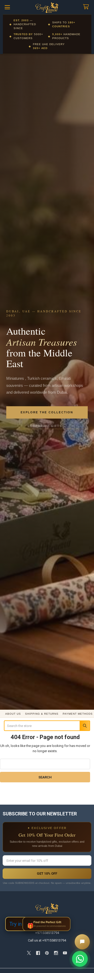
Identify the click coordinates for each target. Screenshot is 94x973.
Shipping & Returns (41, 713)
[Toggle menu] (7, 7)
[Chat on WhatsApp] (80, 959)
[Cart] (87, 7)
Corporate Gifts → (47, 425)
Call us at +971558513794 (47, 940)
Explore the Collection (47, 412)
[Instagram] (56, 953)
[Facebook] (38, 953)
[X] (29, 953)
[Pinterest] (47, 953)
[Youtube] (65, 953)
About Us (13, 713)
